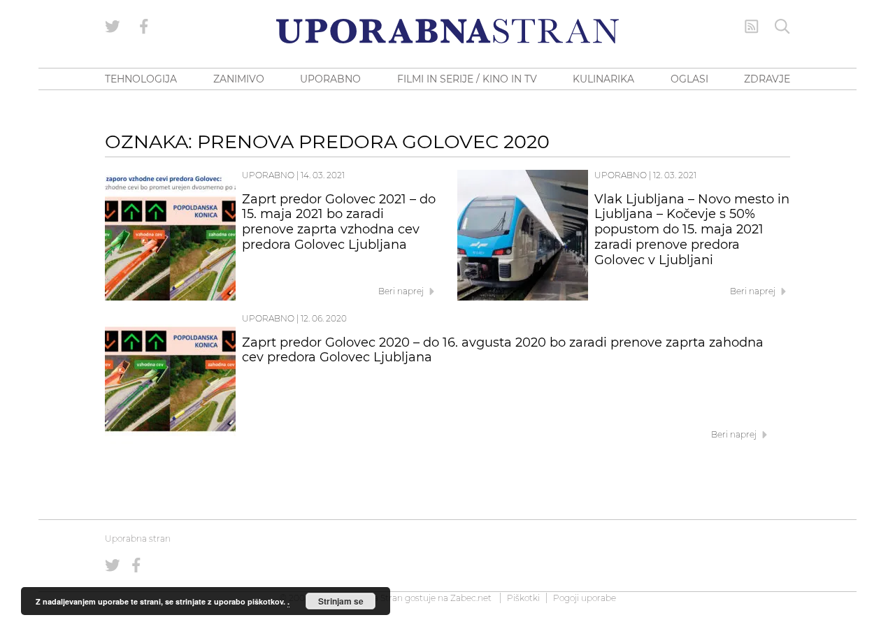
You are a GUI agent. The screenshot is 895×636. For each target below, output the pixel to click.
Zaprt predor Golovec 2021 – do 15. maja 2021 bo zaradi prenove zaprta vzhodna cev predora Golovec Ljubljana (339, 221)
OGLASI (689, 79)
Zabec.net (471, 598)
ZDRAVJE (767, 79)
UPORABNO (330, 79)
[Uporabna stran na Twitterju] (112, 26)
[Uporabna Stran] (447, 31)
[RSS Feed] (751, 26)
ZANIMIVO (238, 79)
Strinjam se (341, 601)
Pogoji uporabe (584, 598)
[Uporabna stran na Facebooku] (144, 26)
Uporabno (268, 175)
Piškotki (523, 598)
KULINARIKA (603, 79)
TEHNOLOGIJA (141, 79)
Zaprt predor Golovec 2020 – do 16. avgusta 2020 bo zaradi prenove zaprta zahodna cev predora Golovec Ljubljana (503, 350)
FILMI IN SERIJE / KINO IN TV (467, 79)
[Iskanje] (782, 26)
